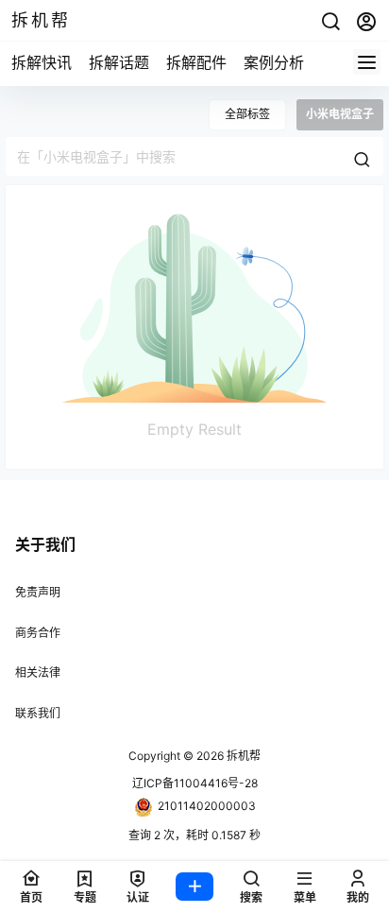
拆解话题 (119, 62)
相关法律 (37, 672)
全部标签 (247, 114)
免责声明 (37, 592)
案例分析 (274, 62)
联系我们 (37, 713)
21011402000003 (207, 806)
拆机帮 (242, 756)
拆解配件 (196, 62)
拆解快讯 (41, 62)
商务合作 (37, 633)
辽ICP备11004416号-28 (195, 783)
